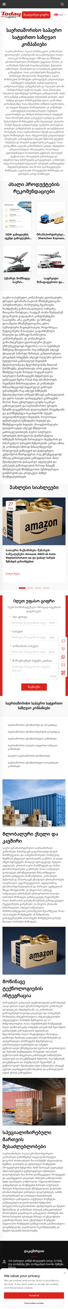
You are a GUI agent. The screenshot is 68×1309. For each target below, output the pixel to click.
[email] (63, 665)
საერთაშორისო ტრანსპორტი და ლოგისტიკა (32, 724)
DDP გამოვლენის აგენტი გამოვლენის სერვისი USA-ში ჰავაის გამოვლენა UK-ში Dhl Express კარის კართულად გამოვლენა (17, 236)
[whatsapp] (63, 657)
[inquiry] (63, 641)
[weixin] (63, 673)
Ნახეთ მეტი (13, 573)
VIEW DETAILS (17, 215)
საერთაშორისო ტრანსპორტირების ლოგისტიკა (34, 731)
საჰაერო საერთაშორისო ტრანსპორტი (29, 755)
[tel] (63, 649)
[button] (22, 588)
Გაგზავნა (34, 686)
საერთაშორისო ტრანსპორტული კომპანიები (32, 738)
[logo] (11, 14)
